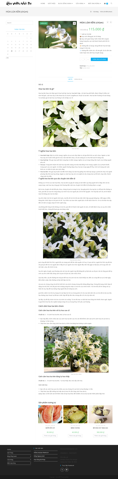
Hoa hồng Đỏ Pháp (39, 459)
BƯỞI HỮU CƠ (50, 428)
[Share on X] (62, 470)
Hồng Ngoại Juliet (39, 456)
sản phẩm (92, 66)
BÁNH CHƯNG (75, 428)
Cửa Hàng (10, 459)
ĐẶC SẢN (78, 425)
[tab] (70, 79)
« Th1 (7, 58)
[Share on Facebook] (66, 470)
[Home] (90, 11)
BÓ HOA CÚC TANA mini (100, 428)
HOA (87, 66)
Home (9, 449)
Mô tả (70, 79)
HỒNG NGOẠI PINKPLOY (41, 452)
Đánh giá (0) (78, 79)
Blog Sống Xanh (12, 456)
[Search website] (111, 3)
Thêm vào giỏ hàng (99, 59)
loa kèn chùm (86, 68)
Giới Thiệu (10, 453)
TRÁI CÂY (53, 425)
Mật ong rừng (11, 463)
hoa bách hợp (76, 93)
